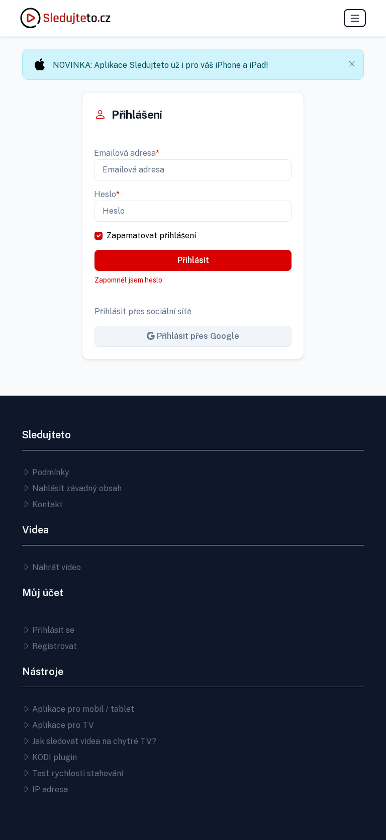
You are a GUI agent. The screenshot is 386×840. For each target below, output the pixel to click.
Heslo (107, 194)
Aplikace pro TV (62, 725)
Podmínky (49, 472)
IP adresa (49, 789)
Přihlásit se (52, 630)
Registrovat (53, 646)
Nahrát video (55, 567)
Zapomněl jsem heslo (128, 280)
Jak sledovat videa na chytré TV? (93, 741)
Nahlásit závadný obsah (76, 488)
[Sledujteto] (65, 18)
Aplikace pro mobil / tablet (82, 709)
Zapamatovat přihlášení (151, 235)
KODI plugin (53, 757)
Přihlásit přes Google (197, 336)
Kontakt (46, 504)
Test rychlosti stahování (76, 773)
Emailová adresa (126, 153)
